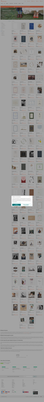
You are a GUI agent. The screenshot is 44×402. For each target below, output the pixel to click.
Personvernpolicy (19, 202)
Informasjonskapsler (14, 202)
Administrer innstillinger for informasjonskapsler (26, 204)
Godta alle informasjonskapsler (16, 204)
